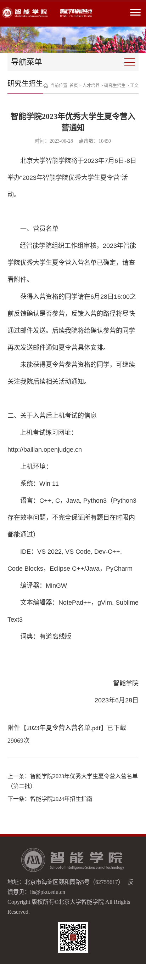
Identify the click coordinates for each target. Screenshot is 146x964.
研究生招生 (114, 85)
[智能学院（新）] (25, 13)
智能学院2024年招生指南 (61, 799)
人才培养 (91, 85)
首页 (73, 85)
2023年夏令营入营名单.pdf (64, 727)
